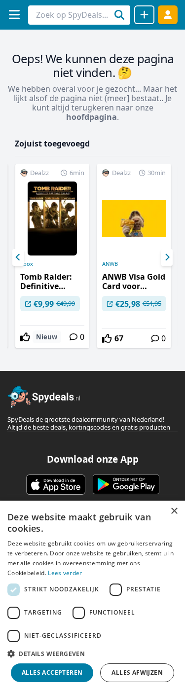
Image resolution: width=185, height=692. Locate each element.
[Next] (167, 257)
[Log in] (168, 14)
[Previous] (18, 257)
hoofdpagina (91, 116)
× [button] (174, 511)
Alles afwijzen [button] (137, 672)
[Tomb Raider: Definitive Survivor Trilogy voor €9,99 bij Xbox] (52, 256)
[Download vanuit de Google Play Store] (126, 484)
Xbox (26, 263)
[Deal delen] (144, 14)
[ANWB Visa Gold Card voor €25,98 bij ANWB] (134, 256)
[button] (92, 653)
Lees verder (65, 573)
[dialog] (92, 596)
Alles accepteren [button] (52, 672)
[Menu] (14, 14)
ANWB (110, 263)
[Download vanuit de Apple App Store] (55, 484)
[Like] (25, 337)
